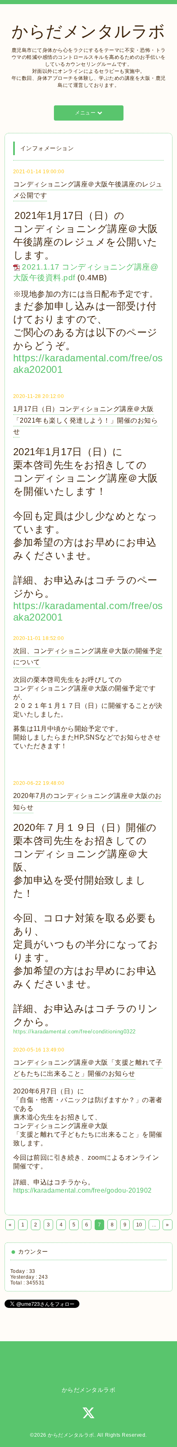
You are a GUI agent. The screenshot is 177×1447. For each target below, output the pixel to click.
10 (139, 1225)
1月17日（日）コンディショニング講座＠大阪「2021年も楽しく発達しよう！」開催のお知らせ (85, 420)
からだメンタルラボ (88, 31)
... (154, 1225)
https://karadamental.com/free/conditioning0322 (74, 1031)
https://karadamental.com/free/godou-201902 (82, 1190)
